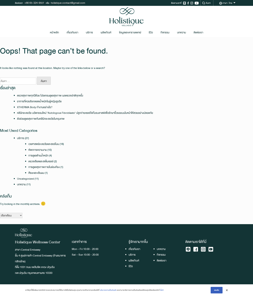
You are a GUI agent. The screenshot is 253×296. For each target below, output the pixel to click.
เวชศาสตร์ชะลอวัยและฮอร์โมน (43, 144)
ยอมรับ (216, 290)
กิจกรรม (165, 32)
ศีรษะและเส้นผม (36, 173)
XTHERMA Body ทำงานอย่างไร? (34, 107)
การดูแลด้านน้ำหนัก (38, 155)
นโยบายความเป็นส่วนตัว (108, 290)
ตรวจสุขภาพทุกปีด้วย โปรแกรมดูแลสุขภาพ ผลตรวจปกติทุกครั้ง (50, 95)
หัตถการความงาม (37, 149)
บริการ (89, 32)
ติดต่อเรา (198, 32)
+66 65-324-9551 (34, 3)
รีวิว (151, 32)
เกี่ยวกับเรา (72, 32)
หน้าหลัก (54, 32)
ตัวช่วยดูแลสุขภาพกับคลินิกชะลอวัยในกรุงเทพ (41, 118)
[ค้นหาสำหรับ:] (18, 81)
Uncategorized (25, 178)
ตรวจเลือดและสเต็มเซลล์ (40, 161)
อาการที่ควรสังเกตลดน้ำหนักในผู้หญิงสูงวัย (39, 101)
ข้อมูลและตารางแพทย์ (130, 32)
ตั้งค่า (162, 290)
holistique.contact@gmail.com (68, 3)
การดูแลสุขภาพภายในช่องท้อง (44, 167)
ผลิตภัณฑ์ (106, 32)
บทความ (181, 32)
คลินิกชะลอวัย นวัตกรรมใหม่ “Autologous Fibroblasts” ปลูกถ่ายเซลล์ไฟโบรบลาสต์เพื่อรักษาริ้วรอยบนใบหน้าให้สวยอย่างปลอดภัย (85, 113)
